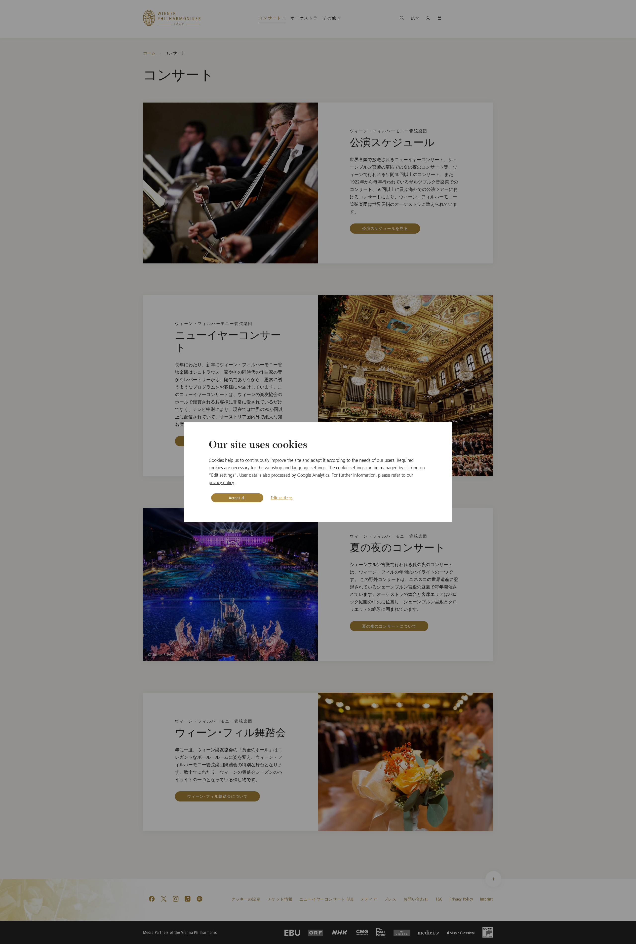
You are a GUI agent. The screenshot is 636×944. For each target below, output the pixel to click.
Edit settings (281, 497)
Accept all (237, 497)
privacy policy (221, 482)
